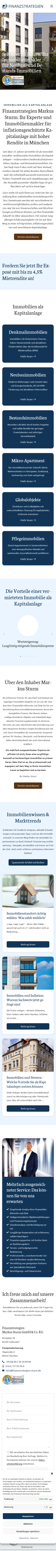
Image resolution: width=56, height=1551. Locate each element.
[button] (52, 1473)
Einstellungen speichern (28, 1531)
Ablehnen (28, 1523)
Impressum (34, 1538)
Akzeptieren (28, 1516)
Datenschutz (24, 1538)
